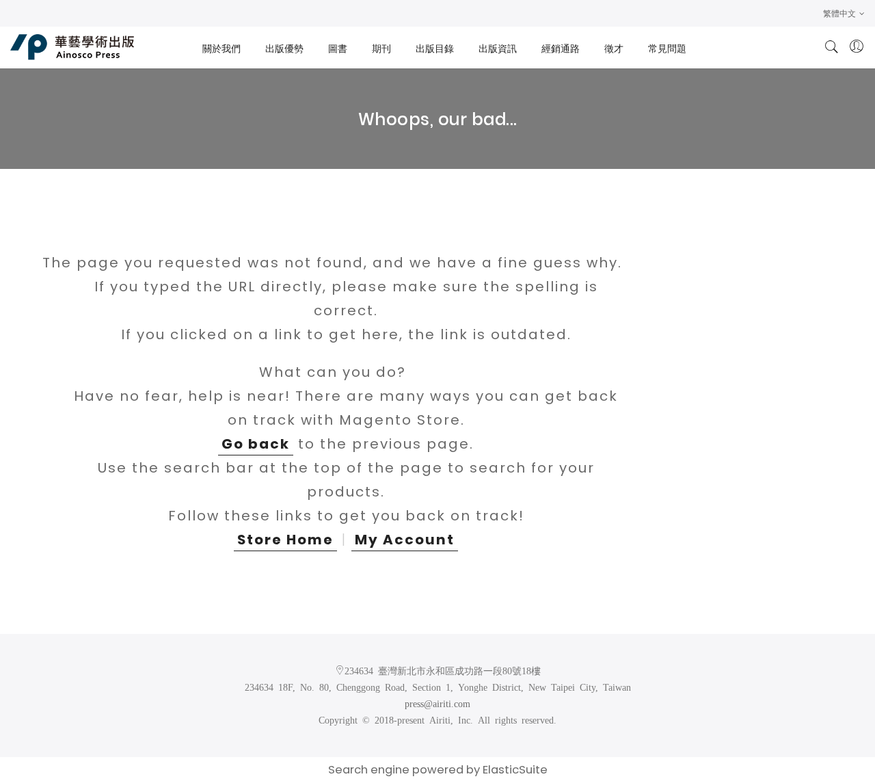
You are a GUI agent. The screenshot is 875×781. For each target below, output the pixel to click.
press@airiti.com (437, 703)
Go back (255, 443)
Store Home (285, 539)
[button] (844, 13)
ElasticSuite (515, 770)
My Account (405, 539)
